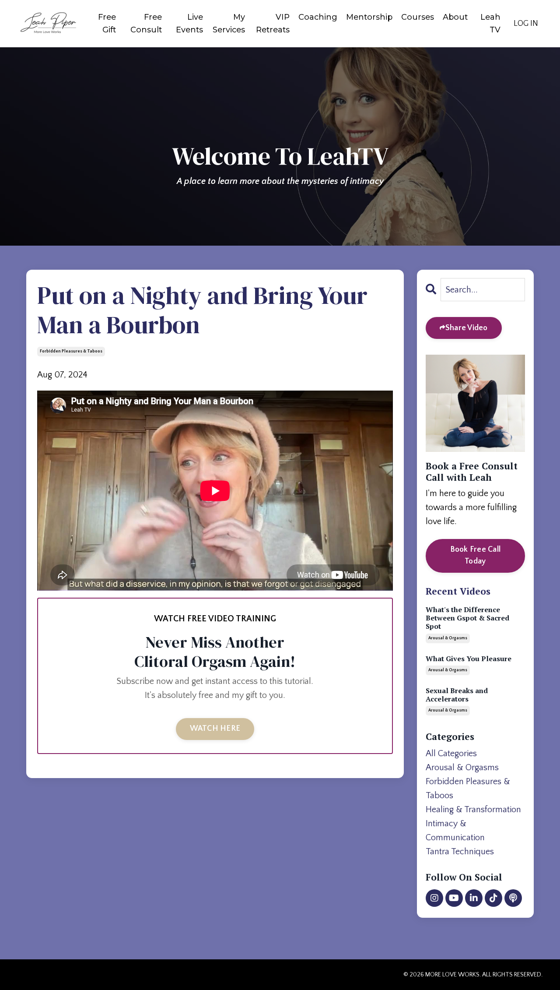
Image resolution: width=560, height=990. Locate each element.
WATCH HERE (215, 728)
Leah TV (490, 23)
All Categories (451, 753)
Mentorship (369, 17)
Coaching (317, 17)
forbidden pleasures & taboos (71, 351)
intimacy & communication (455, 830)
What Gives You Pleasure (468, 659)
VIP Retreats (273, 23)
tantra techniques (460, 851)
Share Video (466, 328)
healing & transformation (473, 809)
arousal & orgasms (447, 638)
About (455, 17)
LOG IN (526, 23)
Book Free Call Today (475, 555)
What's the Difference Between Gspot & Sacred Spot (467, 618)
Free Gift (107, 23)
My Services (229, 23)
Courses (417, 17)
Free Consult (146, 23)
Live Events (189, 23)
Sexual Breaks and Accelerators (457, 695)
